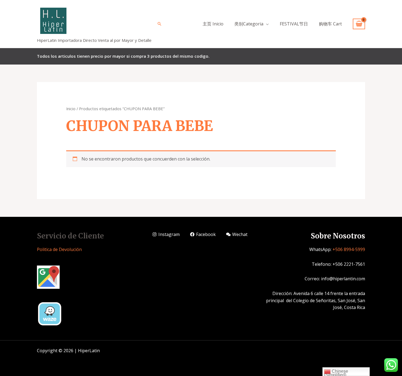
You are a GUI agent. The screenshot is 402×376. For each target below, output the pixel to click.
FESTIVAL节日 (294, 24)
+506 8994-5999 (349, 249)
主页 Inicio (213, 24)
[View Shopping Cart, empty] (359, 24)
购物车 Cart (330, 24)
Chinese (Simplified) (336, 372)
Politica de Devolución (59, 249)
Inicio (70, 108)
